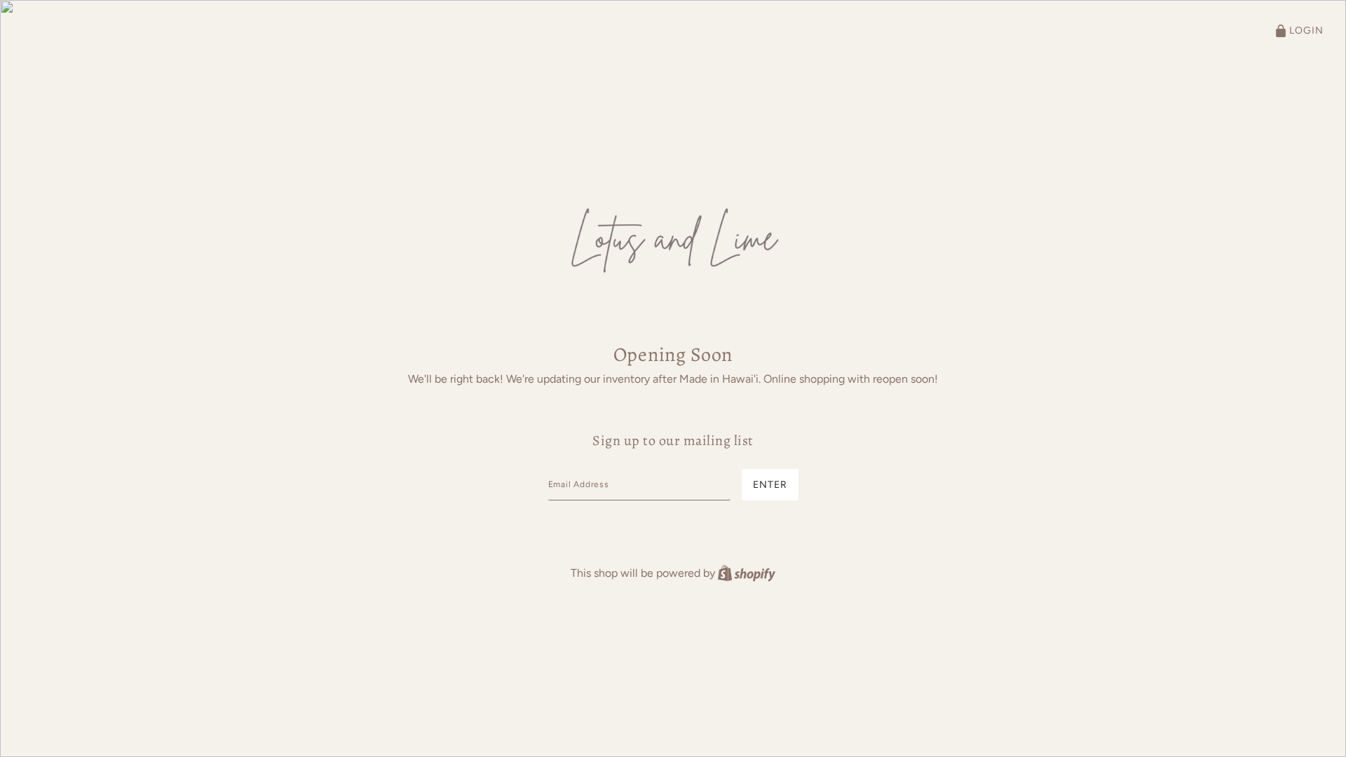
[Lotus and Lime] (673, 238)
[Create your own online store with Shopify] (746, 573)
